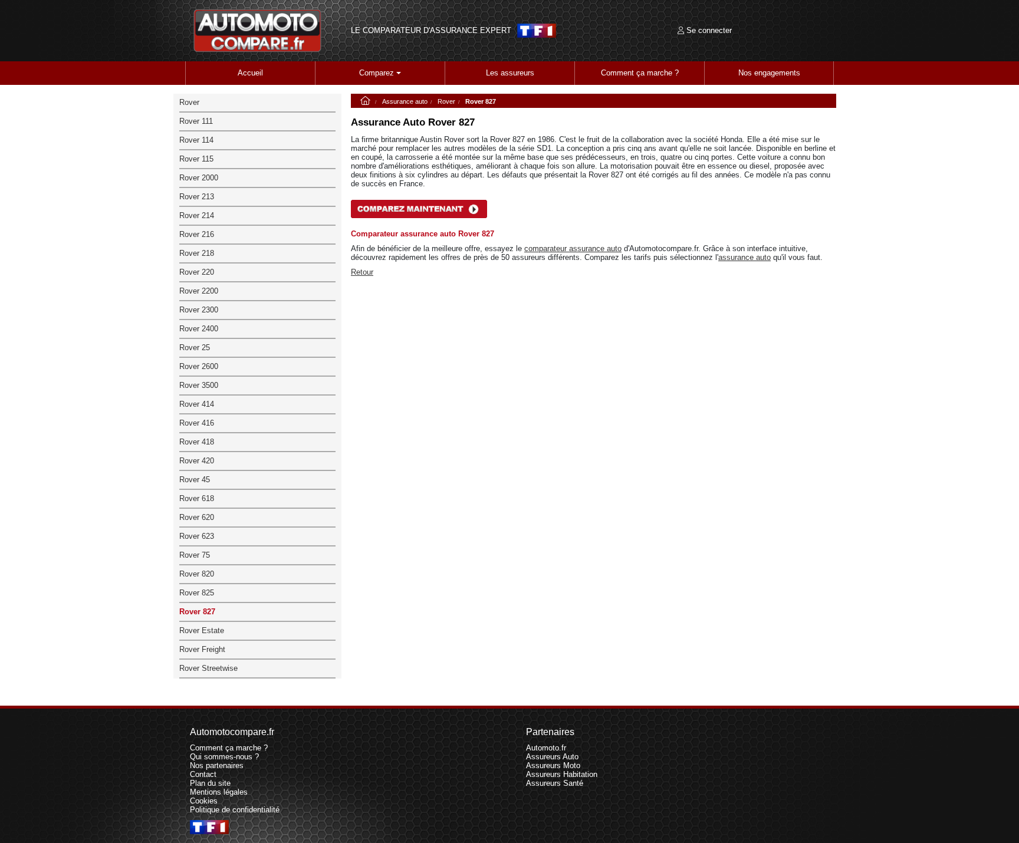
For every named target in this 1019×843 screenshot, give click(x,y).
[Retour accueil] (257, 30)
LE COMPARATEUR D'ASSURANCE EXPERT (431, 31)
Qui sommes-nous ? (224, 756)
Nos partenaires (217, 765)
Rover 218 (196, 253)
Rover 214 (196, 215)
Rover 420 (196, 460)
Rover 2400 (198, 328)
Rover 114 (196, 140)
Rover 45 (194, 479)
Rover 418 (196, 441)
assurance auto (744, 257)
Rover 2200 (198, 291)
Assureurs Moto (553, 765)
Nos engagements (769, 72)
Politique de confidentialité (235, 809)
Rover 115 (196, 158)
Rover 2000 (198, 177)
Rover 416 (196, 423)
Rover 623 (196, 536)
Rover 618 (196, 498)
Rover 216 (196, 234)
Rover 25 (194, 347)
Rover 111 (196, 121)
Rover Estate (201, 630)
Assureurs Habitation (561, 774)
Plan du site (210, 783)
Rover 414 (196, 404)
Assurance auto (405, 101)
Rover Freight (202, 649)
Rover (446, 101)
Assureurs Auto (552, 756)
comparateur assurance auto (573, 248)
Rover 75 (194, 555)
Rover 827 (197, 611)
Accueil (250, 72)
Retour (362, 272)
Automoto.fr (546, 747)
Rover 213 (196, 196)
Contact (203, 774)
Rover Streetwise (208, 668)
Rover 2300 (198, 309)
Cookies (204, 800)
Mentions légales (219, 792)
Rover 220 (196, 272)
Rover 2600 (198, 366)
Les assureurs (510, 72)
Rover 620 (196, 517)
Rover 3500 (198, 385)
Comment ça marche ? (640, 72)
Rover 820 (196, 573)
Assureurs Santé (554, 783)
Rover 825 (196, 592)
